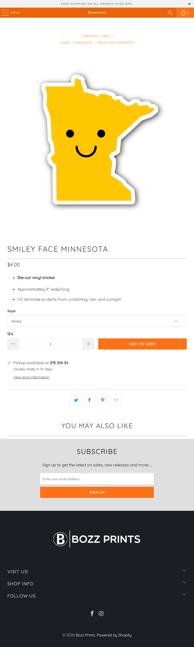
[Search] (170, 13)
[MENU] (2, 13)
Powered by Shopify (114, 635)
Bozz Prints (85, 635)
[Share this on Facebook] (89, 400)
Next (107, 36)
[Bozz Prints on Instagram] (101, 614)
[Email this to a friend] (116, 400)
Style (11, 311)
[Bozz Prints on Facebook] (92, 614)
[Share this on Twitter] (76, 400)
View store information (31, 377)
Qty (10, 333)
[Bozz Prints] (97, 13)
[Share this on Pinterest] (103, 400)
